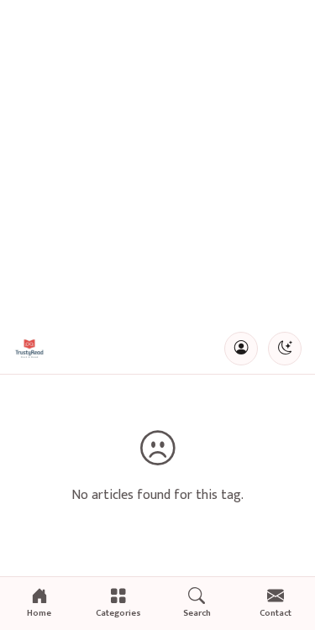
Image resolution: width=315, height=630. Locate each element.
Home (39, 613)
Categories (118, 613)
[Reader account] (241, 348)
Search (197, 613)
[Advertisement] (157, 161)
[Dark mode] (285, 348)
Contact (275, 613)
